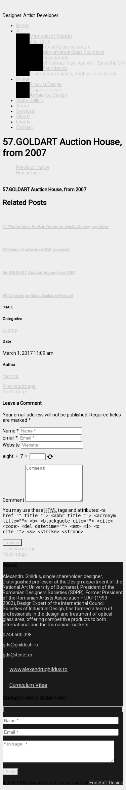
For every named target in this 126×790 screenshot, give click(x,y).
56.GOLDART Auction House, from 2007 (39, 272)
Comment (13, 500)
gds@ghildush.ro (20, 644)
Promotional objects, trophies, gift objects (74, 73)
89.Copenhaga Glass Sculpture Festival (38, 295)
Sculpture (40, 41)
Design (23, 79)
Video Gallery (30, 100)
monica (10, 376)
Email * (10, 438)
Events (23, 122)
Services (25, 111)
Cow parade (56, 57)
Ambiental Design (48, 95)
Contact (24, 127)
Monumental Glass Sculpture (73, 52)
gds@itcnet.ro (17, 654)
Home (22, 25)
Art (19, 30)
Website (11, 445)
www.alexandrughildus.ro (38, 669)
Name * (11, 430)
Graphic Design (45, 89)
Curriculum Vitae (28, 685)
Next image (28, 172)
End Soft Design (106, 782)
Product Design (46, 84)
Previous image (32, 167)
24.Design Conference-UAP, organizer (36, 249)
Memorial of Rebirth (51, 36)
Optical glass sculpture (67, 47)
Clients (23, 116)
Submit (12, 542)
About (22, 105)
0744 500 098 (17, 634)
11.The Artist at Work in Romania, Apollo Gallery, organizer (56, 226)
